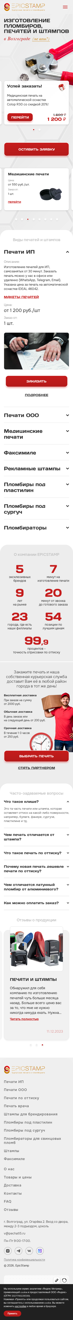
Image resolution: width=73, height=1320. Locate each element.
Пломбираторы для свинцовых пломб (32, 1140)
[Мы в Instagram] (8, 1251)
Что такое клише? (21, 801)
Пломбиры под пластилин (28, 1122)
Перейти (20, 117)
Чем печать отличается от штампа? (29, 837)
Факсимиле (14, 1159)
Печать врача (16, 1106)
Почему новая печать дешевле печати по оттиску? (34, 869)
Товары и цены (18, 1177)
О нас (9, 1169)
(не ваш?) (41, 39)
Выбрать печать (36, 756)
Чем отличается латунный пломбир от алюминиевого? (31, 887)
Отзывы (11, 1210)
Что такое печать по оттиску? (33, 853)
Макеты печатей (21, 297)
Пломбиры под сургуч (24, 1130)
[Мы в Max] (40, 1251)
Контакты (13, 1193)
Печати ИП (14, 1082)
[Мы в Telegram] (18, 1251)
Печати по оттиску (21, 1098)
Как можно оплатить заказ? (31, 903)
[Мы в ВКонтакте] (29, 1251)
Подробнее (36, 395)
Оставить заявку (36, 149)
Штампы (11, 1151)
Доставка (12, 1185)
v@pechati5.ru (14, 1233)
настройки (20, 1306)
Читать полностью (24, 1024)
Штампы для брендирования (31, 1114)
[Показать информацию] (36, 252)
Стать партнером (36, 768)
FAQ (7, 1201)
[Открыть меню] (65, 7)
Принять (12, 1313)
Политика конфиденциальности (24, 1259)
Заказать (36, 381)
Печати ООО (15, 1090)
